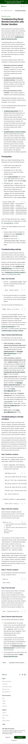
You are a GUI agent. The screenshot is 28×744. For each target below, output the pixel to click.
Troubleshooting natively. (11, 111)
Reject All (8, 737)
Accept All (19, 737)
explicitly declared (9, 351)
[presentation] (14, 208)
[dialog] (14, 735)
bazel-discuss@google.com (12, 405)
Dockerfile (19, 234)
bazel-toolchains (13, 176)
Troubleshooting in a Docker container (12, 330)
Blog (3, 698)
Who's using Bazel (6, 681)
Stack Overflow (6, 720)
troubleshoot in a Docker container (15, 272)
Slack (3, 718)
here (24, 180)
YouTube (4, 706)
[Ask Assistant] (24, 202)
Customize (14, 740)
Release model (5, 689)
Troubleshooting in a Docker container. (15, 131)
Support (4, 712)
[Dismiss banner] (26, 2)
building (6, 236)
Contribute (4, 684)
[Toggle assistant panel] (24, 6)
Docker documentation (8, 326)
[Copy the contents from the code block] (22, 202)
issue (8, 2)
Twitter (4, 703)
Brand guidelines (6, 691)
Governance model (6, 686)
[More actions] (26, 6)
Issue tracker (5, 715)
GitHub (3, 701)
